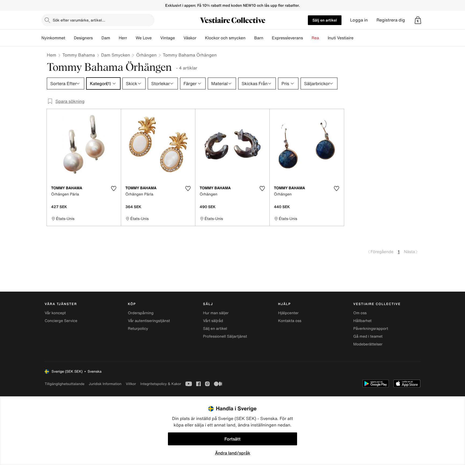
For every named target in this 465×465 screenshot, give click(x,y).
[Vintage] (179, 38)
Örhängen (146, 55)
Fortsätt (232, 439)
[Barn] (267, 38)
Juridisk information (105, 383)
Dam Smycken (115, 55)
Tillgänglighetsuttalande (64, 383)
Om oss (360, 313)
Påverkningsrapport (370, 328)
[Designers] (97, 38)
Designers (83, 38)
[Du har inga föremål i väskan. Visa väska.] (418, 20)
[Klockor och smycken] (250, 38)
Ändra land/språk (232, 453)
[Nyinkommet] (69, 38)
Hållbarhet (362, 321)
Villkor (131, 383)
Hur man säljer (215, 313)
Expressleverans (287, 38)
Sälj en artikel (324, 20)
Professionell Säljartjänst (225, 336)
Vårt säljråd (213, 321)
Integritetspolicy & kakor (160, 383)
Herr (123, 38)
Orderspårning (140, 313)
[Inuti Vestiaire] (358, 38)
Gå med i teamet (368, 336)
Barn (258, 38)
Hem (51, 55)
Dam (105, 38)
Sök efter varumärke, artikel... (79, 20)
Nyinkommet (53, 38)
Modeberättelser (368, 344)
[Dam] (114, 38)
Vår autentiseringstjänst (149, 321)
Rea (315, 38)
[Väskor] (201, 38)
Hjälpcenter (288, 313)
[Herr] (131, 38)
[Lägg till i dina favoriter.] (113, 188)
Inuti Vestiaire (341, 38)
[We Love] (156, 38)
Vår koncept (55, 313)
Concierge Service (61, 321)
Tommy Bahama (78, 55)
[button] (418, 20)
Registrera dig (390, 20)
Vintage (167, 38)
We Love (144, 38)
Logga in (359, 20)
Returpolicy (138, 328)
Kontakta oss (289, 321)
